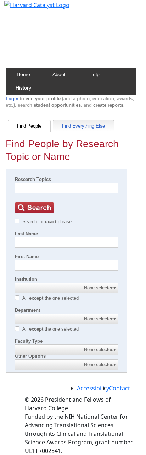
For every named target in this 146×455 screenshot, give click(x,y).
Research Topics (33, 179)
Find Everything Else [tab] (83, 126)
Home (23, 74)
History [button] (23, 88)
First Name (27, 256)
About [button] (59, 74)
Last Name (26, 233)
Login (12, 98)
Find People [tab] (29, 126)
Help (94, 74)
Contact (119, 388)
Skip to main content (29, 8)
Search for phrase (47, 221)
